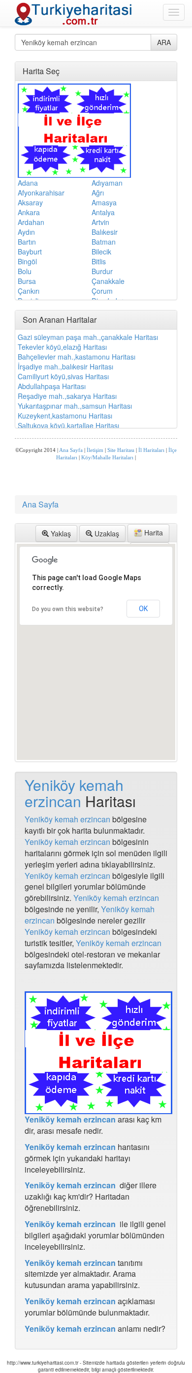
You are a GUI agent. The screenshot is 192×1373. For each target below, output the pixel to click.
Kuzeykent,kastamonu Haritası (65, 415)
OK (143, 609)
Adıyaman (107, 183)
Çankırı (28, 291)
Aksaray (30, 202)
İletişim (95, 450)
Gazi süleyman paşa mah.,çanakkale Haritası (88, 337)
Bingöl (27, 261)
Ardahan (31, 222)
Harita (152, 532)
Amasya (104, 202)
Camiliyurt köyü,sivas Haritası (63, 376)
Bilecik (101, 251)
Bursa (27, 281)
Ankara (29, 212)
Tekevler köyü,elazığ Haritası (62, 347)
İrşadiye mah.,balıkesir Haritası (65, 366)
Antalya (103, 212)
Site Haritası (120, 450)
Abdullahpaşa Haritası (52, 386)
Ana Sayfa (71, 450)
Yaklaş (60, 533)
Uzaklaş (106, 533)
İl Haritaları (151, 450)
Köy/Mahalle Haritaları (107, 457)
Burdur (102, 271)
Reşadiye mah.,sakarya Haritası (67, 396)
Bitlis (99, 261)
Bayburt (30, 251)
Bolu (25, 271)
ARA (164, 42)
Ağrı (98, 192)
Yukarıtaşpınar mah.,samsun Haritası (75, 406)
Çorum (102, 291)
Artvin (100, 222)
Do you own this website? (67, 609)
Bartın (27, 242)
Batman (104, 242)
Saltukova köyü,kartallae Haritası (68, 425)
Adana (28, 183)
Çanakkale (108, 281)
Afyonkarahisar (41, 192)
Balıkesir (105, 232)
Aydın (26, 232)
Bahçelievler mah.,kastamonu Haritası (76, 357)
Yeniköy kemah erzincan (74, 793)
